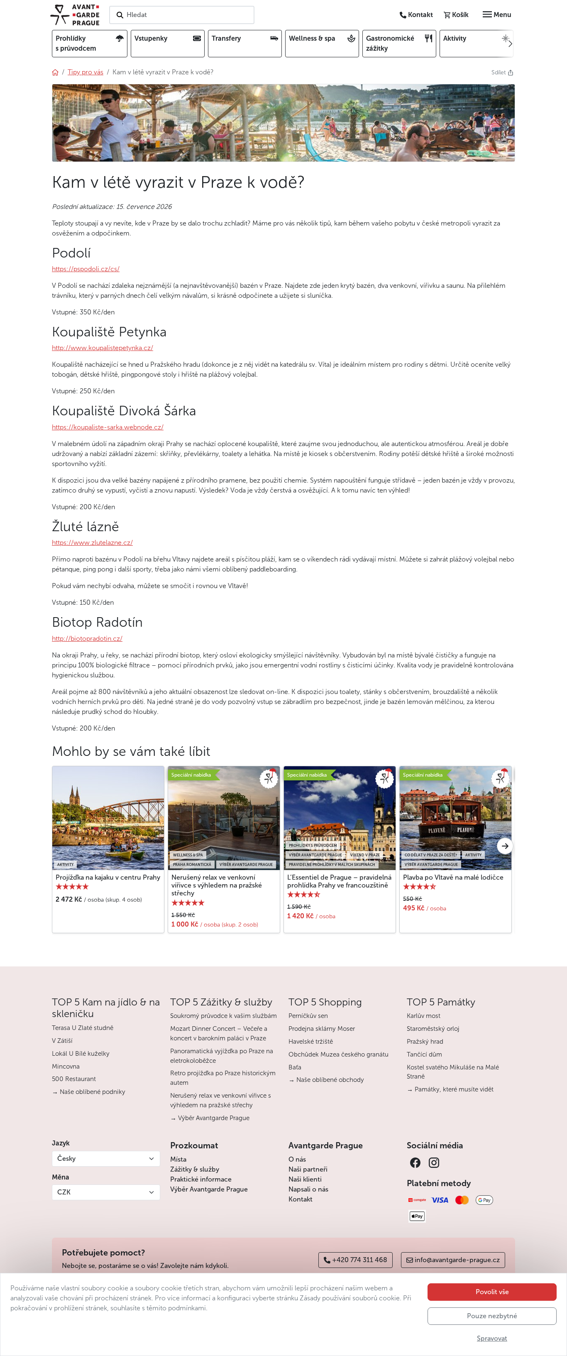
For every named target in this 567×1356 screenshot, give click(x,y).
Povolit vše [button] (492, 1292)
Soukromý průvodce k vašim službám (223, 1016)
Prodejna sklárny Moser (321, 1028)
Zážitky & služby (194, 1169)
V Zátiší (62, 1041)
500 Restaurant (74, 1079)
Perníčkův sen (308, 1016)
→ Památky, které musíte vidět (450, 1089)
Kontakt (300, 1199)
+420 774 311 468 (359, 1260)
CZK (64, 1192)
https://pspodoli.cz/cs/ (86, 269)
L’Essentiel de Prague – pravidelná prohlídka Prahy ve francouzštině (339, 881)
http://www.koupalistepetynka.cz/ (102, 348)
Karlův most (423, 1016)
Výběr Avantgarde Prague (209, 1189)
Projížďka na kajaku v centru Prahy (108, 877)
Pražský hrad (425, 1041)
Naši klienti (305, 1179)
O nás (297, 1159)
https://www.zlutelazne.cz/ (92, 543)
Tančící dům (424, 1054)
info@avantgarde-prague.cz (457, 1260)
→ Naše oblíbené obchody (326, 1080)
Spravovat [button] (492, 1338)
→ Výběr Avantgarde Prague (209, 1118)
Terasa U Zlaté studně (82, 1028)
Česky (66, 1158)
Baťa (294, 1067)
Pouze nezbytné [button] (492, 1316)
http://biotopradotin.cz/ (87, 638)
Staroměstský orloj (433, 1028)
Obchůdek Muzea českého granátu (338, 1054)
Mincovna (66, 1066)
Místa (178, 1159)
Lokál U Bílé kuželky (81, 1053)
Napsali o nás (308, 1189)
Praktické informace (201, 1179)
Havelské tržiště (310, 1041)
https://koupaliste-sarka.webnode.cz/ (108, 427)
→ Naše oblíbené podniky (88, 1092)
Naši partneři (307, 1169)
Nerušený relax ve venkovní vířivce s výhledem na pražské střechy (216, 885)
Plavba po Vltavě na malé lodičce (453, 877)
